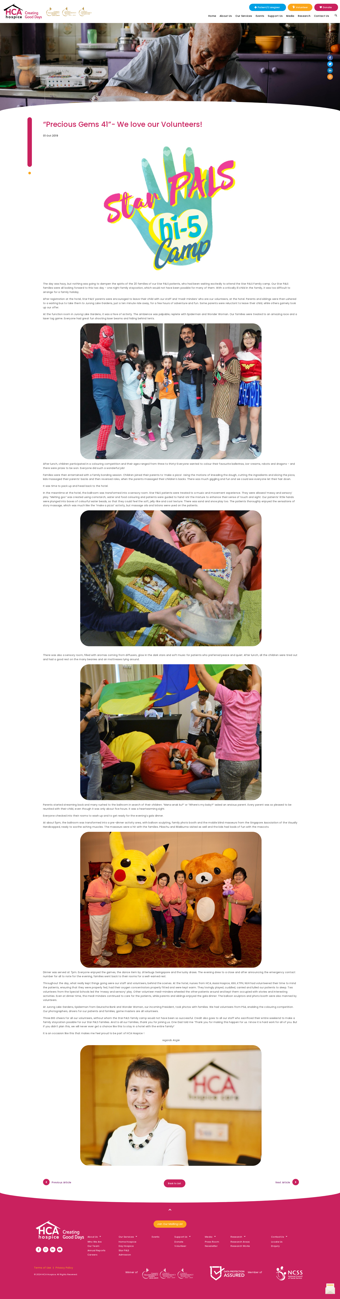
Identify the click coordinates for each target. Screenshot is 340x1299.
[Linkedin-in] (330, 70)
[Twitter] (330, 64)
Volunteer (302, 7)
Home (212, 16)
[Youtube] (60, 1249)
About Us (226, 16)
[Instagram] (330, 77)
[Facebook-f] (330, 58)
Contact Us (321, 16)
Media (290, 16)
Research (304, 16)
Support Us (275, 16)
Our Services (243, 16)
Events (260, 16)
